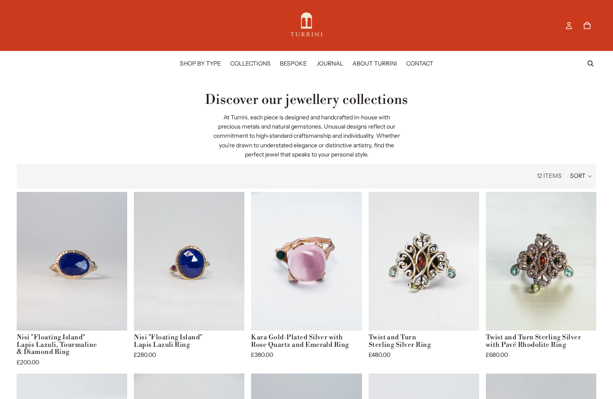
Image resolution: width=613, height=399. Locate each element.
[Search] (590, 63)
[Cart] (587, 25)
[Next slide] (114, 261)
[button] (581, 176)
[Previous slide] (29, 261)
